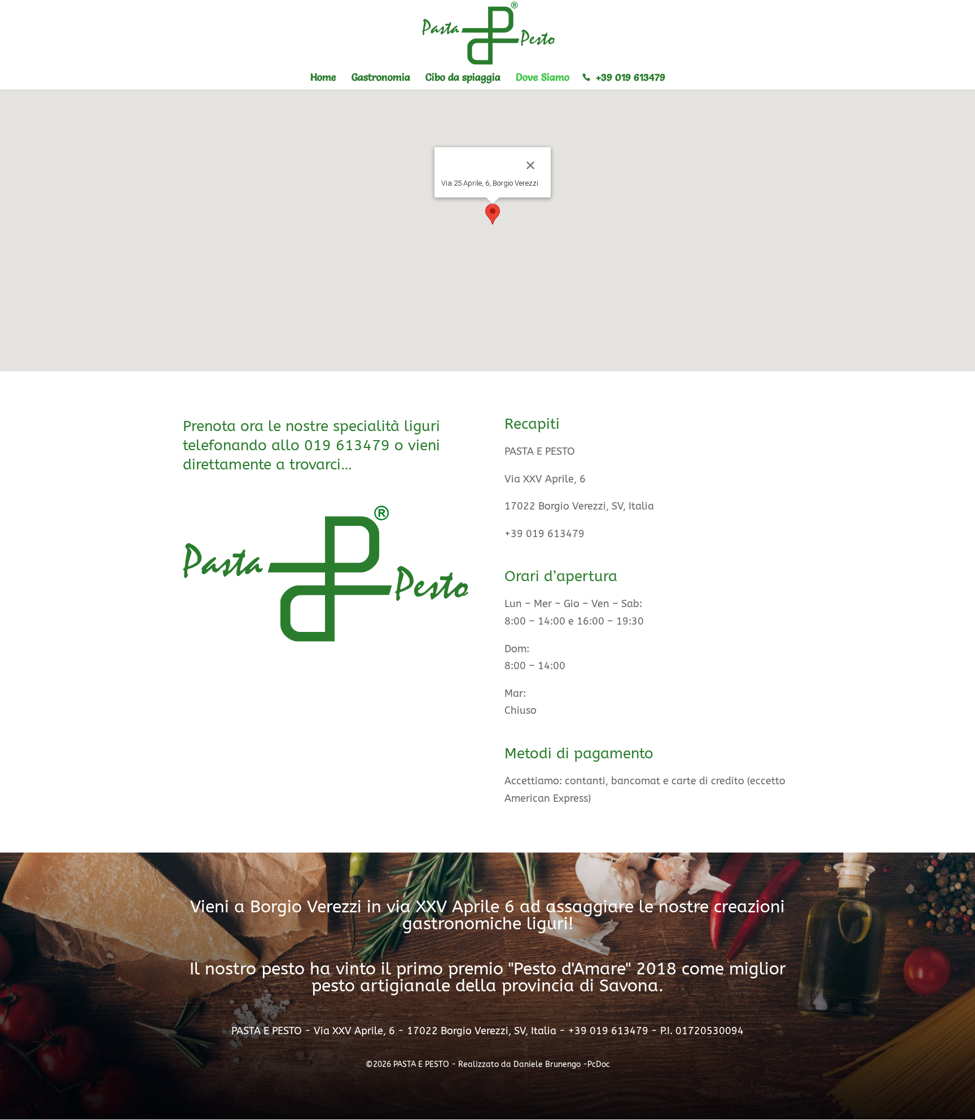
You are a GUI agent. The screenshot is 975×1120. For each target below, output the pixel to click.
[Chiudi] (530, 165)
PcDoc (598, 1064)
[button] (492, 214)
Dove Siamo (542, 77)
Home (323, 77)
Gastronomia (381, 77)
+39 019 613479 (630, 77)
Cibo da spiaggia (462, 77)
